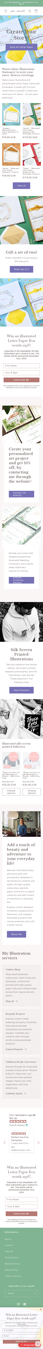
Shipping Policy (12, 1264)
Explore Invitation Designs (18, 580)
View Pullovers (21, 690)
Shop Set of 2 (21, 269)
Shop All (9, 1251)
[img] (22, 1121)
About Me (16, 934)
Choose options (11, 791)
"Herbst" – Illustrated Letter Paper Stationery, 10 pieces (10, 170)
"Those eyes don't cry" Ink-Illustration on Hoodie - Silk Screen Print (32, 775)
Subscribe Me (21, 380)
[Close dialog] (41, 1309)
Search (8, 1239)
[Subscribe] (35, 1293)
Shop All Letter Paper (21, 47)
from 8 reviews (17, 1125)
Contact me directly (19, 494)
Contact (9, 1245)
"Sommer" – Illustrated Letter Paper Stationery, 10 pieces (10, 131)
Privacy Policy (12, 1257)
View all (21, 185)
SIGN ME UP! (21, 1341)
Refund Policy (11, 1270)
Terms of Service (13, 1276)
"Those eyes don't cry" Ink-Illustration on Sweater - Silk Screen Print (11, 775)
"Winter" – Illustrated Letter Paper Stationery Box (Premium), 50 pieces (31, 171)
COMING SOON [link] (14, 1093)
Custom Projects (14, 1049)
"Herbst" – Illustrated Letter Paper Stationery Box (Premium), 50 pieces (31, 131)
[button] (6, 11)
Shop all (10, 1001)
